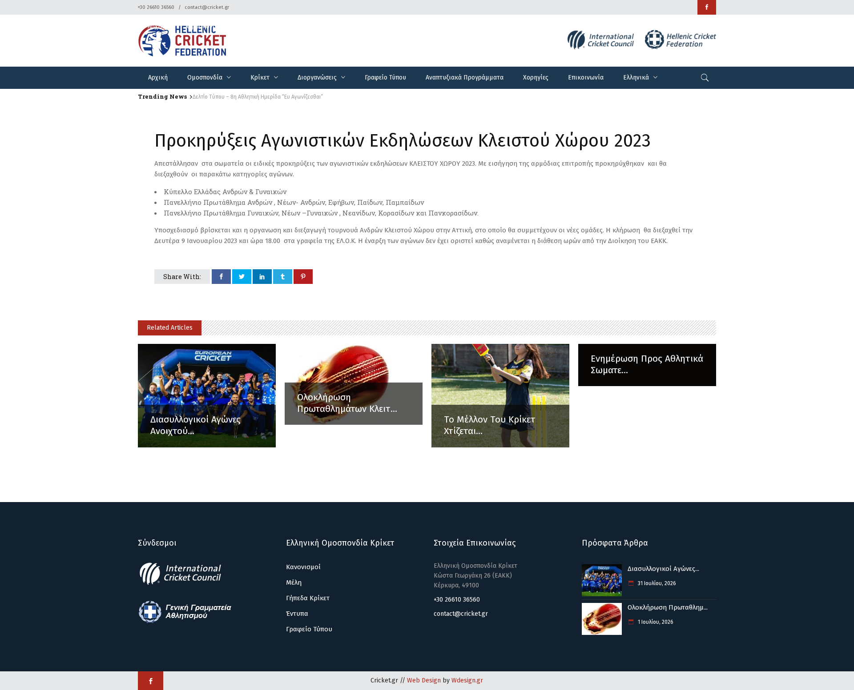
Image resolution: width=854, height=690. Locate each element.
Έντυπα (297, 614)
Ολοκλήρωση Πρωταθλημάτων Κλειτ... (347, 403)
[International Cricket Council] (185, 583)
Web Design (424, 680)
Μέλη (294, 582)
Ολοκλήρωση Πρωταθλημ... (668, 607)
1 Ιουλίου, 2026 (654, 622)
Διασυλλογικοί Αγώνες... (663, 569)
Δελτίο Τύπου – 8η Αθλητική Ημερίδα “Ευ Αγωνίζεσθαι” (258, 97)
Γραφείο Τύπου (309, 629)
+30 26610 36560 (156, 7)
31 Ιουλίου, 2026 (656, 583)
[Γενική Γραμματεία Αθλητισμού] (185, 622)
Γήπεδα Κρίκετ (308, 598)
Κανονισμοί (303, 567)
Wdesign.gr (467, 680)
